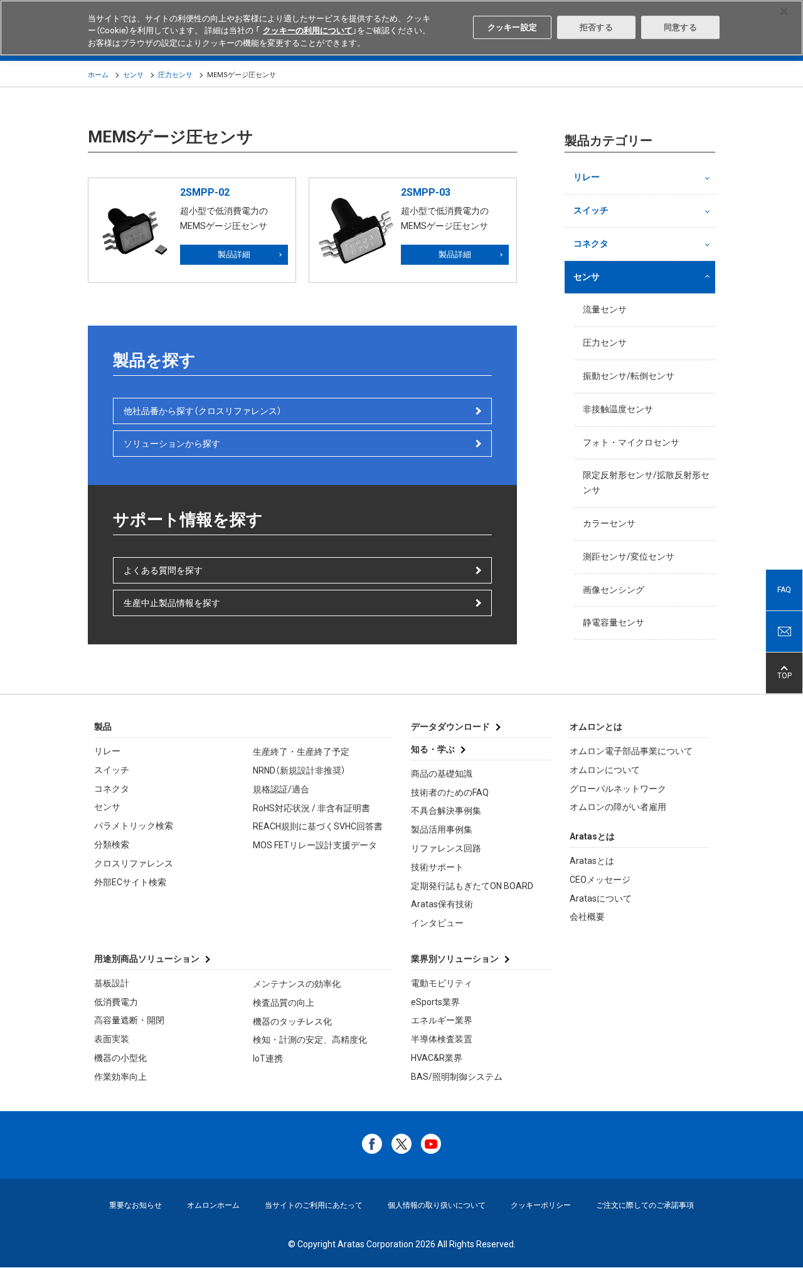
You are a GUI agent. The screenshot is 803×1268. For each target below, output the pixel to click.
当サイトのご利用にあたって (314, 1205)
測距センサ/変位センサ (628, 556)
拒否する (596, 27)
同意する (680, 27)
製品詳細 (234, 254)
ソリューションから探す (172, 444)
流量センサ (605, 309)
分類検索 (111, 844)
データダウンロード (450, 727)
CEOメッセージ (600, 880)
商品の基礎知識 (441, 774)
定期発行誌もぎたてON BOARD (472, 886)
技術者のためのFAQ (450, 792)
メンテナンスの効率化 (297, 984)
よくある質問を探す (163, 570)
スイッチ (591, 210)
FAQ (784, 589)
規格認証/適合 (281, 789)
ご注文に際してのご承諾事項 (645, 1205)
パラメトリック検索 (133, 826)
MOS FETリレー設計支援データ (315, 845)
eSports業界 (435, 1002)
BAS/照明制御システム (457, 1077)
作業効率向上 (120, 1077)
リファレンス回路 (446, 848)
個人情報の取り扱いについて (437, 1205)
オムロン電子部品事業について (631, 751)
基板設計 (111, 983)
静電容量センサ (613, 622)
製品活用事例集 (441, 829)
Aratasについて (601, 898)
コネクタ (591, 243)
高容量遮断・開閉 (129, 1020)
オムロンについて (605, 770)
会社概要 (587, 917)
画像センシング (613, 590)
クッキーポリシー (541, 1205)
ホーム (98, 75)
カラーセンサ (609, 523)
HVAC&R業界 (436, 1058)
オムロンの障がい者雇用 (618, 807)
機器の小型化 (120, 1058)
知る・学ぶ (433, 749)
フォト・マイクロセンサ (631, 442)
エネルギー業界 (441, 1020)
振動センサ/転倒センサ (628, 376)
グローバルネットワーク (618, 789)
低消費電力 (116, 1002)
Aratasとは (592, 861)
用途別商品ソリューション (146, 959)
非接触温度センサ (618, 409)
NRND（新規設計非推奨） (299, 770)
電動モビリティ (441, 983)
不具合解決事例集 (446, 811)
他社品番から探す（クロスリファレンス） (203, 411)
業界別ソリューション (455, 959)
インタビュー (437, 923)
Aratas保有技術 (442, 904)
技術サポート (437, 867)
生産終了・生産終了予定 (301, 752)
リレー (586, 177)
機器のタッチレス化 (292, 1021)
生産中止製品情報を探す (172, 603)
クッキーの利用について (308, 31)
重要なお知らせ (135, 1205)
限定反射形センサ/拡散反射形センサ (646, 482)
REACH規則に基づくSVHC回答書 (318, 826)
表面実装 (111, 1039)
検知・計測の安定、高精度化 (310, 1040)
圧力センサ (175, 75)
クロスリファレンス (133, 863)
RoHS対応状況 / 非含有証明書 (311, 808)
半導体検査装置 (441, 1039)
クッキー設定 (512, 27)
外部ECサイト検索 (130, 882)
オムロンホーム (213, 1205)
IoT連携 (268, 1058)
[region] (401, 28)
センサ (133, 75)
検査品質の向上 (283, 1003)
